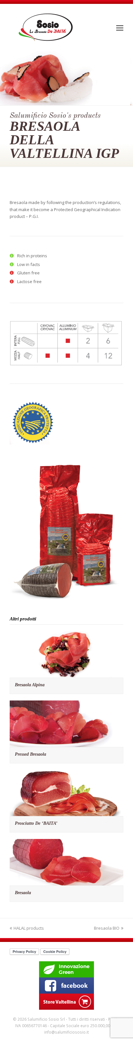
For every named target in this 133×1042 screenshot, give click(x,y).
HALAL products (29, 928)
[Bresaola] (66, 882)
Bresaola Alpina (30, 684)
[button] (119, 27)
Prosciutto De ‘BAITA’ (36, 823)
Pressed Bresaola (30, 754)
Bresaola (23, 892)
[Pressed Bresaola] (66, 743)
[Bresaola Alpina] (66, 674)
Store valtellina (66, 1002)
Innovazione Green (66, 969)
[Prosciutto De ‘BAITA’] (66, 812)
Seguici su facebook (66, 985)
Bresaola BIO (106, 928)
